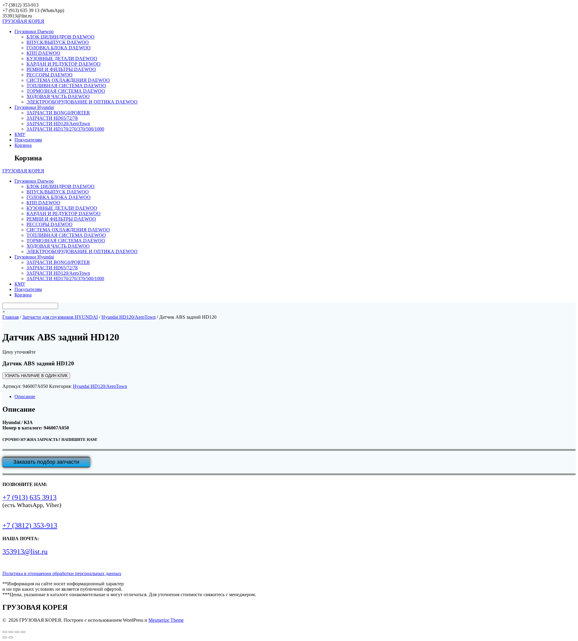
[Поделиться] (16, 632)
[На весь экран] (10, 632)
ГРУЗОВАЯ (23, 21)
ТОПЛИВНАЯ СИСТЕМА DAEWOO (66, 85)
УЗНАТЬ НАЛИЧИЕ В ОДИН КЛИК (36, 375)
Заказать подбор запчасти (46, 462)
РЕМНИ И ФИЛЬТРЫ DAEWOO (61, 69)
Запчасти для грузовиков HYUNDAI (60, 317)
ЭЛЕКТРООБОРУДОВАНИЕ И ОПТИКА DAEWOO (82, 101)
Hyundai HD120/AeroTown (128, 317)
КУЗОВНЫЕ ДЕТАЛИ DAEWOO (61, 58)
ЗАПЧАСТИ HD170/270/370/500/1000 (65, 129)
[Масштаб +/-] (4, 632)
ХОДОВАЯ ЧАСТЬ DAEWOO (58, 96)
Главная (10, 317)
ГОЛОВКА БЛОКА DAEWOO (58, 47)
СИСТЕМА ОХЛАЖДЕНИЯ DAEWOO (68, 80)
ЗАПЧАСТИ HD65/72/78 (52, 118)
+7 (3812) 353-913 (29, 525)
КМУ (19, 134)
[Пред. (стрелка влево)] (4, 637)
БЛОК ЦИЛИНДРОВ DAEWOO (60, 36)
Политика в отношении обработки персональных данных (61, 573)
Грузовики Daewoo (34, 31)
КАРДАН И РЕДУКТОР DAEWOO (63, 64)
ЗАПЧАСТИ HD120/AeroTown (58, 123)
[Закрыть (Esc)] (22, 632)
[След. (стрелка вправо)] (10, 637)
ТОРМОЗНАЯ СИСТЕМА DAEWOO (65, 91)
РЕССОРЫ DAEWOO (49, 74)
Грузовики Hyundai (34, 107)
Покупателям (28, 139)
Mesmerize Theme (166, 620)
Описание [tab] (24, 396)
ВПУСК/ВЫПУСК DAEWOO (57, 42)
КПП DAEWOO (43, 53)
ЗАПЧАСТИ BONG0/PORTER (58, 112)
